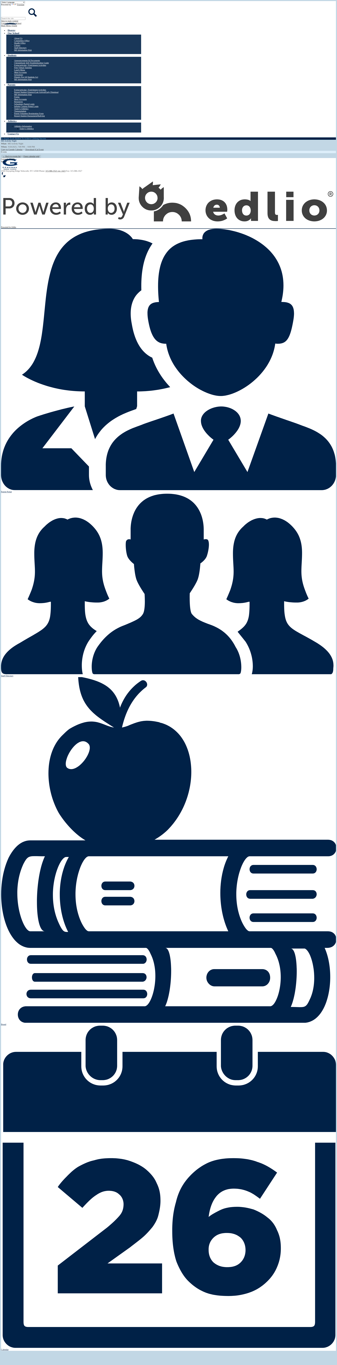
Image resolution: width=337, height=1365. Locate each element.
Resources (18, 102)
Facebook (2, 173)
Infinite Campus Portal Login (26, 106)
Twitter (4, 176)
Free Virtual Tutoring (23, 68)
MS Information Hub (23, 50)
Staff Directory (20, 48)
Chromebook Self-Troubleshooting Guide (31, 63)
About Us (18, 38)
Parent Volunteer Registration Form (29, 113)
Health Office (20, 43)
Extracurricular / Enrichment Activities (30, 65)
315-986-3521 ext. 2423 (55, 171)
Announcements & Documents (27, 60)
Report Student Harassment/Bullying (29, 116)
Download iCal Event (34, 149)
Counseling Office (21, 41)
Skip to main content (9, 21)
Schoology (18, 75)
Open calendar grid (31, 156)
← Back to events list (12, 156)
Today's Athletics (21, 109)
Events (4, 152)
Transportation (20, 111)
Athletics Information (23, 126)
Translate (20, 5)
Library (17, 45)
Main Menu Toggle (9, 26)
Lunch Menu (19, 70)
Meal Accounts (20, 72)
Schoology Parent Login (24, 104)
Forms (16, 97)
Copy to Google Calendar (12, 149)
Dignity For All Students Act (26, 77)
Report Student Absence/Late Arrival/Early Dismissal (36, 92)
